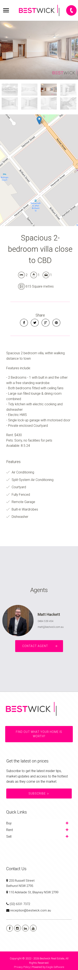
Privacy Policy (22, 967)
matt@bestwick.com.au (51, 627)
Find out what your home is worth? (39, 734)
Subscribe (37, 793)
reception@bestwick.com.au (30, 910)
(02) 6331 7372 (20, 904)
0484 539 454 (45, 621)
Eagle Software (55, 967)
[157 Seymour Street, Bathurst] (39, 50)
